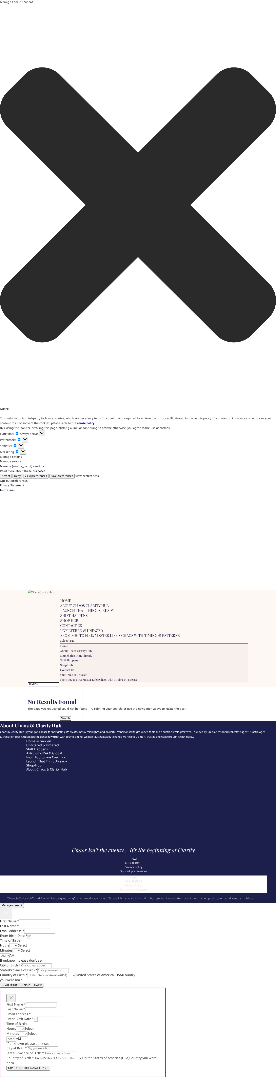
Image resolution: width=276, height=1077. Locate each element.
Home (65, 600)
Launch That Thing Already (46, 761)
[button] (138, 206)
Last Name (9, 926)
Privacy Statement (12, 485)
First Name (9, 921)
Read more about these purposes (22, 471)
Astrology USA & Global (44, 753)
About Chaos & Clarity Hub (46, 769)
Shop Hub (69, 620)
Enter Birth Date (13, 936)
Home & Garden (38, 741)
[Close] (6, 913)
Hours (4, 945)
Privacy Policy (133, 867)
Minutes (6, 951)
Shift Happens (74, 615)
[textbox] (22, 945)
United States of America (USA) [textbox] (99, 975)
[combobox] (22, 945)
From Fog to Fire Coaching (46, 757)
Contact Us (71, 625)
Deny (17, 476)
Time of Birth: (10, 941)
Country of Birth (13, 975)
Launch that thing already (87, 610)
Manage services (11, 461)
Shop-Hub (34, 765)
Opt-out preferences (14, 481)
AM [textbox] (12, 956)
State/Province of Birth (18, 970)
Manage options (11, 457)
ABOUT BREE (133, 863)
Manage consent (12, 905)
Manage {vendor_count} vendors (22, 466)
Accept (6, 476)
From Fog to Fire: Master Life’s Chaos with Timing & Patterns (120, 635)
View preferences (36, 476)
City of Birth (10, 965)
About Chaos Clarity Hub (84, 605)
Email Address (12, 931)
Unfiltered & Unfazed (81, 630)
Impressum (8, 490)
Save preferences (62, 476)
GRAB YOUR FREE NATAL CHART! (22, 985)
